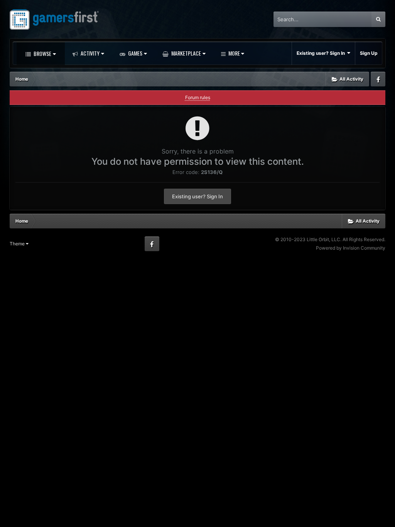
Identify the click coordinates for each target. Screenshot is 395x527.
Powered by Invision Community (350, 248)
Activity (89, 53)
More (234, 53)
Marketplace (185, 53)
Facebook (378, 79)
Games (134, 53)
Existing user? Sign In (322, 53)
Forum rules (197, 97)
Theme (18, 244)
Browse (41, 53)
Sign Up (369, 53)
